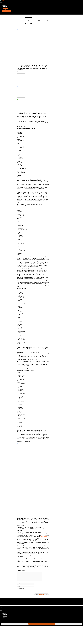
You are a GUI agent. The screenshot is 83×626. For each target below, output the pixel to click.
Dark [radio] (47, 594)
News (4, 5)
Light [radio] (37, 594)
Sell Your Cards (6, 10)
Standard (30, 17)
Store (5, 9)
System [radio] (42, 594)
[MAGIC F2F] (2, 0)
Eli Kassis (27, 26)
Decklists (5, 6)
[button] (2, 12)
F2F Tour (5, 7)
